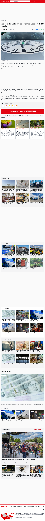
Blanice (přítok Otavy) (13, 115)
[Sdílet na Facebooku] (37, 29)
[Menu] (34, 1)
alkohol (6, 115)
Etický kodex (19, 506)
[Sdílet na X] (39, 29)
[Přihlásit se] (32, 1)
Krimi (5, 20)
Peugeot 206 (32, 115)
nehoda (26, 115)
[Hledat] (29, 1)
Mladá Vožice (21, 115)
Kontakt (24, 506)
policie (37, 115)
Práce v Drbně (37, 506)
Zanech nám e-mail (31, 111)
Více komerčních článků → (38, 429)
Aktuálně (2, 20)
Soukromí (10, 506)
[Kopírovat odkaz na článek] (43, 29)
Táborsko (3, 117)
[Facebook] (42, 509)
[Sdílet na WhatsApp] (41, 29)
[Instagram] (43, 509)
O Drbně (14, 506)
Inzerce (42, 506)
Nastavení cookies (30, 506)
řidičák (41, 115)
